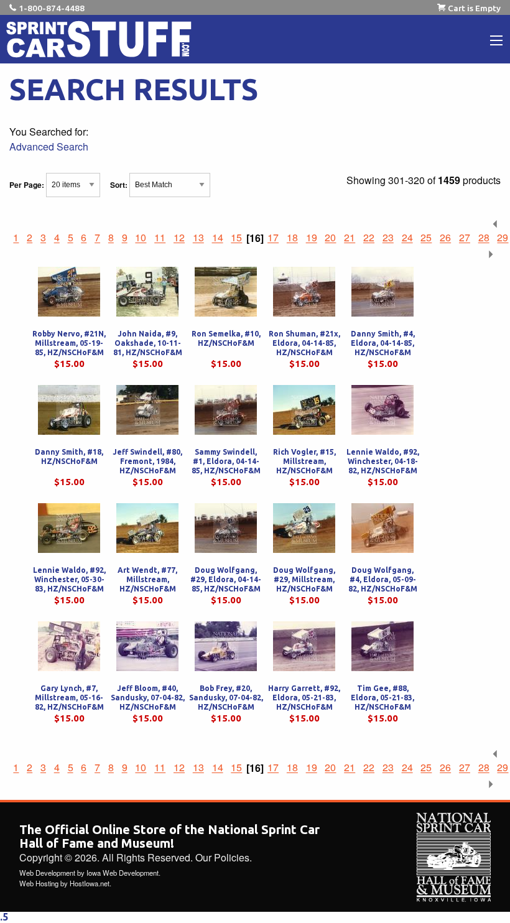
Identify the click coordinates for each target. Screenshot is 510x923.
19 (311, 238)
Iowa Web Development (122, 873)
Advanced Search (48, 146)
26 (445, 238)
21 (349, 238)
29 (502, 238)
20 (330, 238)
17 (273, 238)
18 (292, 238)
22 (368, 238)
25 (426, 238)
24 (407, 238)
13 (198, 238)
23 (388, 238)
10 (140, 238)
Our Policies (222, 857)
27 (464, 238)
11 (159, 238)
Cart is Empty (474, 8)
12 (179, 238)
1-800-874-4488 (52, 8)
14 (217, 238)
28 (483, 238)
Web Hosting (38, 883)
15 (236, 238)
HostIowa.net (89, 883)
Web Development (47, 873)
